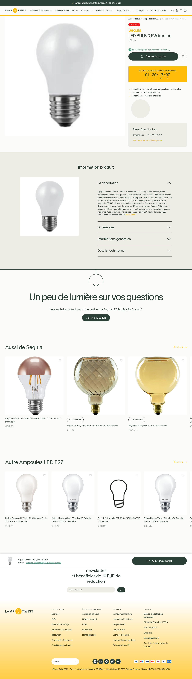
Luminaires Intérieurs (39, 10)
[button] (65, 76)
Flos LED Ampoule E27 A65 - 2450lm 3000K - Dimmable (119, 520)
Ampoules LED (123, 10)
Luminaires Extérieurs (65, 10)
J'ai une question (96, 317)
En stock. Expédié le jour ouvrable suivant (43, 563)
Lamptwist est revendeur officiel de (146, 96)
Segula (134, 30)
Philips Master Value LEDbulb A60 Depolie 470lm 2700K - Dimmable (163, 520)
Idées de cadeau (159, 10)
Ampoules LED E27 (151, 19)
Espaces (85, 10)
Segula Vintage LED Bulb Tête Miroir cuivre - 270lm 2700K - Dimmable (33, 420)
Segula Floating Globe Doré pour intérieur (147, 425)
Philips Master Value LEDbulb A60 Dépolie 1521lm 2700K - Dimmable (71, 520)
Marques (141, 10)
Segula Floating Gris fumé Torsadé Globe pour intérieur (92, 425)
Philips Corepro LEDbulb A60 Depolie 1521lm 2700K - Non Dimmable (26, 520)
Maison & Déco (103, 10)
